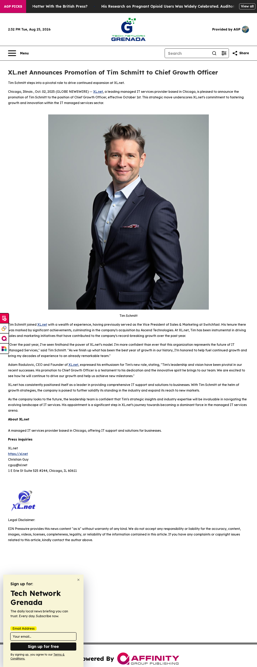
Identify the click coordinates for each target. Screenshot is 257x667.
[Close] (78, 580)
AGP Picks (13, 6)
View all (247, 6)
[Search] (214, 53)
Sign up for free (43, 646)
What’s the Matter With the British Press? (49, 6)
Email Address (23, 628)
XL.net (98, 92)
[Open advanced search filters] (224, 53)
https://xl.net (18, 454)
